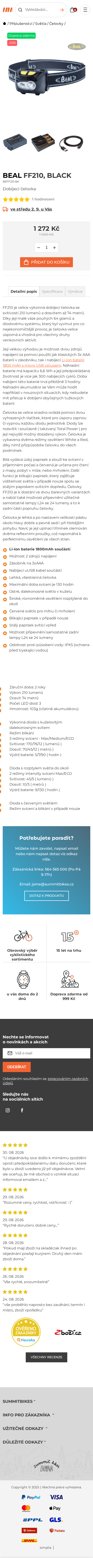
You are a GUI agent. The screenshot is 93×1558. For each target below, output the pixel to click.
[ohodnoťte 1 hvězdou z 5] (5, 199)
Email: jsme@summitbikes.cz (47, 884)
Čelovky (56, 23)
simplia (45, 1548)
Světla (40, 23)
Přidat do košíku (50, 262)
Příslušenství (20, 23)
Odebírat (16, 1067)
